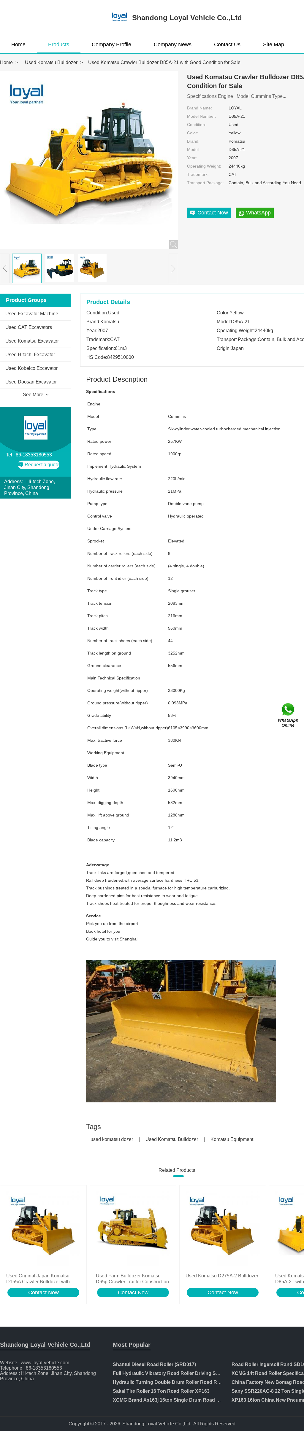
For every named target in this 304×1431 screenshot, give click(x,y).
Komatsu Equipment (231, 1139)
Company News (172, 44)
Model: (193, 149)
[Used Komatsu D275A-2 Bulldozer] (223, 1229)
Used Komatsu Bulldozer (51, 62)
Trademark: (198, 174)
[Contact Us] (288, 715)
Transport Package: (205, 182)
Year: (192, 157)
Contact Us (227, 44)
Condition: (196, 124)
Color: (192, 132)
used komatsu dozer (112, 1139)
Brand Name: (199, 108)
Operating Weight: (204, 166)
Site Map (273, 44)
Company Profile (111, 44)
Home (18, 44)
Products (58, 44)
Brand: (193, 141)
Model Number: (201, 116)
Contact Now (43, 1292)
